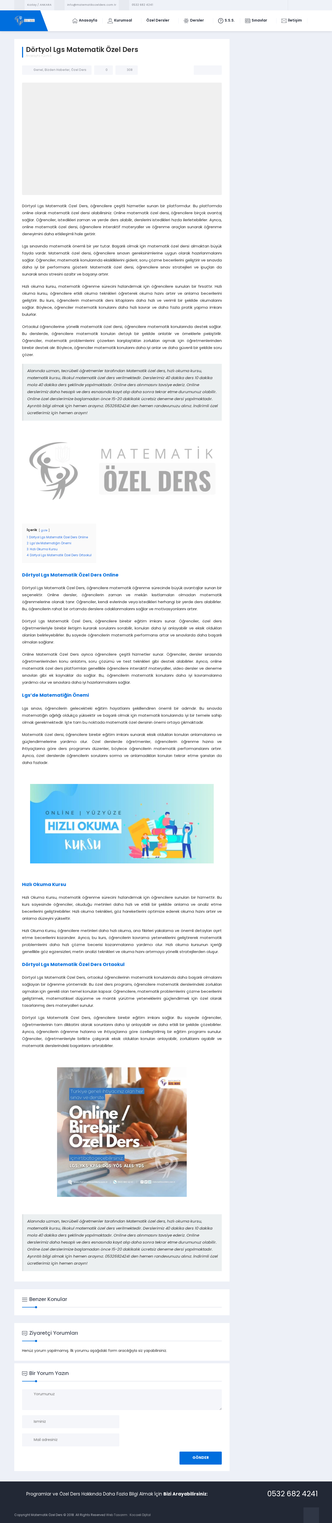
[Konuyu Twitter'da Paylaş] (208, 70)
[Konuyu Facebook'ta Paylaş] (201, 70)
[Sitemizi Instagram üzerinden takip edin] (306, 5)
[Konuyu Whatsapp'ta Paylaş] (214, 70)
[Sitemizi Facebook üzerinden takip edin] (293, 5)
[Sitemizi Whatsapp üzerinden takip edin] (313, 5)
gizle (44, 530)
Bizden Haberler (57, 70)
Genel (47, 56)
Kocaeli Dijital (140, 1515)
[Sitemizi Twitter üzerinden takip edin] (300, 5)
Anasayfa (33, 56)
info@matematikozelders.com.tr (91, 5)
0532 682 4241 (142, 5)
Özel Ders (78, 70)
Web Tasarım (116, 1515)
